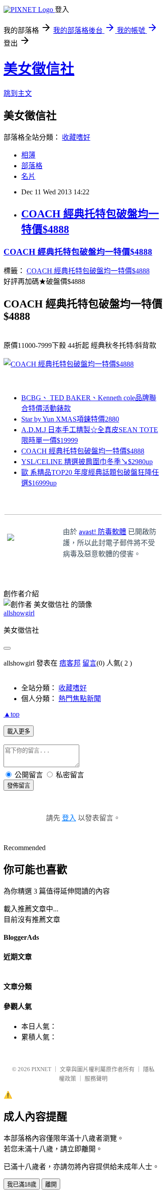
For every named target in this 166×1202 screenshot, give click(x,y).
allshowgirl (19, 613)
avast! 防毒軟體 (102, 532)
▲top (11, 714)
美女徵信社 (39, 69)
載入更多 (18, 731)
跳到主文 (18, 93)
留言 (89, 663)
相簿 (28, 155)
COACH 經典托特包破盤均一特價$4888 (78, 251)
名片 (28, 176)
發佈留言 (18, 785)
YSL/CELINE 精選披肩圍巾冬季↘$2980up (87, 461)
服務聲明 (96, 1078)
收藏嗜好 (76, 137)
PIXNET (41, 1069)
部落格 (31, 165)
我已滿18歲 (21, 1184)
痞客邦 (70, 663)
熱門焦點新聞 (79, 698)
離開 (51, 1184)
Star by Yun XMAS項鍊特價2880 (70, 419)
